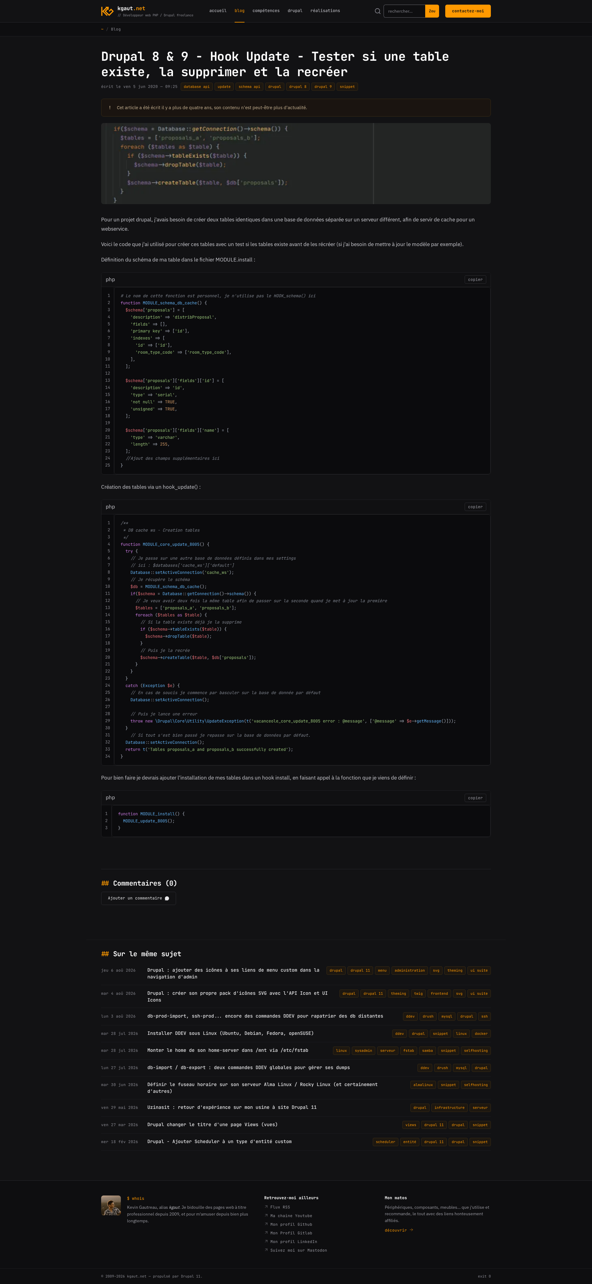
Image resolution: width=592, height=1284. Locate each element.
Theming (454, 970)
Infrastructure (449, 1107)
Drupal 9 (323, 86)
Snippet (347, 86)
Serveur (387, 1050)
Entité (409, 1141)
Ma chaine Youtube (290, 1215)
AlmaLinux (423, 1084)
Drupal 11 (360, 970)
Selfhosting (476, 1050)
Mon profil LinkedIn (292, 1241)
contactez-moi (468, 11)
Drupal (274, 86)
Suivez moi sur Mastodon (297, 1250)
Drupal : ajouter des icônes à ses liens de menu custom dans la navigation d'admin (233, 973)
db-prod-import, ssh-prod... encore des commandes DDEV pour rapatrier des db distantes (265, 1016)
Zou (432, 11)
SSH (484, 1016)
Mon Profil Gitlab (290, 1233)
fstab (408, 1050)
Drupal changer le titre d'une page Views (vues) (212, 1124)
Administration (410, 970)
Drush (428, 1016)
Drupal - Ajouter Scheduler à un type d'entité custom (219, 1141)
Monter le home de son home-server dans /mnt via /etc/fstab (227, 1050)
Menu (382, 970)
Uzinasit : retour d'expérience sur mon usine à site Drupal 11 (232, 1107)
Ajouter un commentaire (135, 898)
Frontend (439, 993)
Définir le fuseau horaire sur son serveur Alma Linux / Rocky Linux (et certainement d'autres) (262, 1087)
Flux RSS (279, 1207)
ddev (410, 1016)
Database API (197, 86)
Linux (461, 1033)
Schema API (249, 86)
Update (224, 86)
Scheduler (385, 1141)
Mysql (447, 1016)
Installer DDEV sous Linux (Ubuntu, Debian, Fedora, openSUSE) (230, 1033)
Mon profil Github (290, 1224)
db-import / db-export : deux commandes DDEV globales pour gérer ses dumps (248, 1067)
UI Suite (479, 970)
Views (410, 1124)
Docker (481, 1033)
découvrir (397, 1230)
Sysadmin (363, 1050)
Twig (418, 993)
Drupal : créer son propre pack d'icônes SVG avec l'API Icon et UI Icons (237, 996)
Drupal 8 (297, 86)
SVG (436, 970)
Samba (427, 1050)
